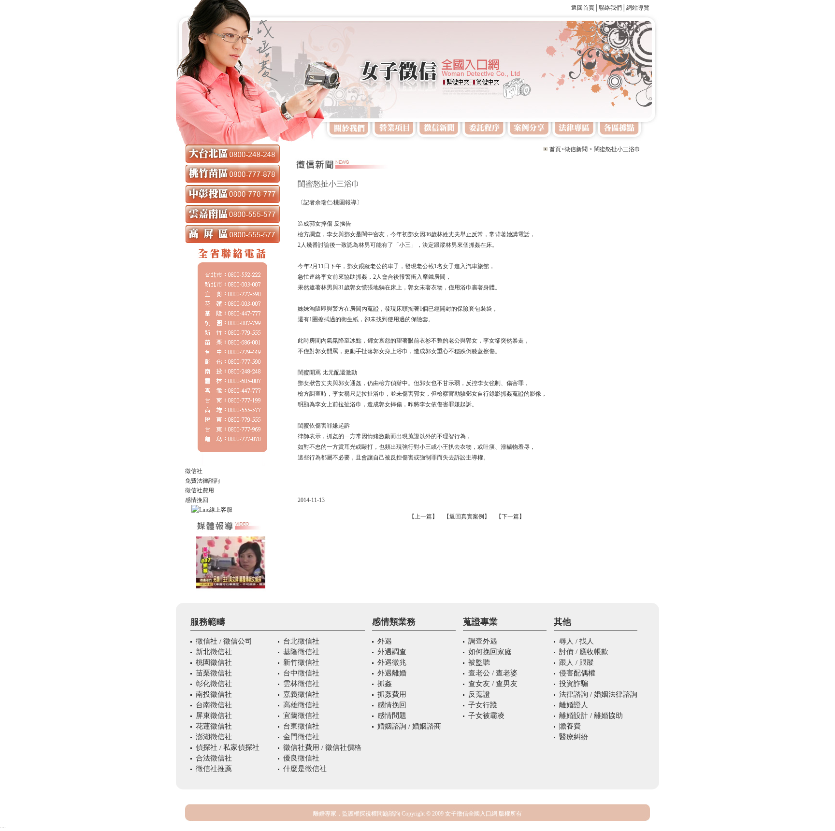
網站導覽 (637, 7)
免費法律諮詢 (202, 480)
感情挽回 (196, 500)
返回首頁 (582, 7)
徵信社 (193, 471)
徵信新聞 (576, 149)
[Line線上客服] (232, 510)
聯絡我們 (610, 7)
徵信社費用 (199, 490)
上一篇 (423, 516)
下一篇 (510, 516)
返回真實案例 (466, 516)
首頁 (555, 149)
